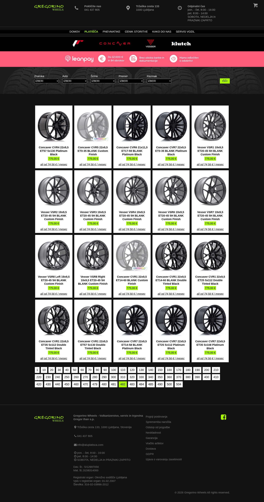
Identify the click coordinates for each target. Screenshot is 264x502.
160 (169, 370)
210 (215, 370)
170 (178, 370)
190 (197, 370)
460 (76, 384)
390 (197, 377)
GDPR (150, 454)
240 (57, 377)
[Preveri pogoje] (132, 65)
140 (150, 370)
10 (44, 370)
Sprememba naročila (158, 422)
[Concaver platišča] (115, 46)
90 (105, 370)
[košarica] (255, 5)
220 (38, 377)
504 (178, 384)
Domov (75, 31)
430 (48, 384)
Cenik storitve (136, 31)
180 (188, 370)
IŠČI (224, 80)
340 (150, 377)
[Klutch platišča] (181, 46)
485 (150, 384)
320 (132, 377)
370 (178, 377)
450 (66, 384)
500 (169, 384)
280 (94, 377)
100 (113, 370)
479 (94, 384)
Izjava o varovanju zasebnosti (164, 459)
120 (132, 370)
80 (97, 370)
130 (141, 370)
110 (122, 370)
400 (206, 377)
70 (90, 370)
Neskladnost (153, 432)
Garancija (152, 438)
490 (160, 384)
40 (67, 370)
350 (160, 377)
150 (160, 370)
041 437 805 (92, 9)
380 (188, 377)
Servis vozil (185, 31)
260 (76, 377)
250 (66, 377)
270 (85, 377)
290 (104, 377)
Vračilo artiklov (154, 443)
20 (51, 370)
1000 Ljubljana (145, 9)
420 (38, 384)
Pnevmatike (111, 31)
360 (169, 377)
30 (59, 370)
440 (57, 384)
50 (74, 370)
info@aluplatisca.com (90, 444)
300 (113, 377)
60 (82, 370)
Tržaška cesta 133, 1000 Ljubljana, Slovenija (104, 427)
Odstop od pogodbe (158, 427)
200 (206, 370)
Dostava (151, 448)
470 (85, 384)
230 (48, 377)
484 (141, 384)
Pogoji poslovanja (156, 416)
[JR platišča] (78, 46)
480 (104, 384)
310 (122, 377)
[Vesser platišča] (151, 46)
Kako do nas (161, 31)
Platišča (91, 31)
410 (215, 377)
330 (141, 377)
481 (113, 384)
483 (132, 384)
